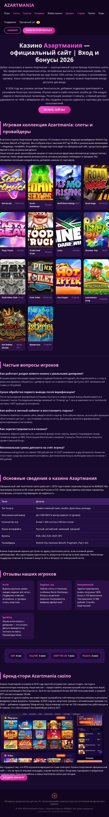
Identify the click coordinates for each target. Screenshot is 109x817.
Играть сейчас (54, 109)
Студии (81, 13)
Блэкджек (39, 13)
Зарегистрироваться (39, 30)
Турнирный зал (29, 22)
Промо (91, 13)
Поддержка (10, 22)
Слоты (16, 13)
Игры (7, 13)
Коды (101, 13)
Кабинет (12, 30)
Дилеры (70, 13)
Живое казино (55, 13)
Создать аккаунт (13, 777)
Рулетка (27, 13)
